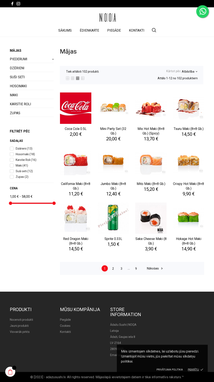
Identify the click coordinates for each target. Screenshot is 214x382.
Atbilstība (189, 71)
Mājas (15, 51)
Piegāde (114, 30)
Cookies (65, 325)
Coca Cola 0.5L (76, 129)
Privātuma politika (170, 369)
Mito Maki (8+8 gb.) (151, 184)
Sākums (65, 30)
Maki (14, 95)
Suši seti (17, 77)
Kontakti (136, 30)
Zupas (15, 113)
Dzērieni (17, 68)
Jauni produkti (19, 325)
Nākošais (155, 268)
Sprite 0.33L (113, 239)
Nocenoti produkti (21, 319)
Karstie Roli (20, 104)
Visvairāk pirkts (20, 331)
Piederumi (18, 59)
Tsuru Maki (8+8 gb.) (189, 129)
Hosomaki (18, 86)
